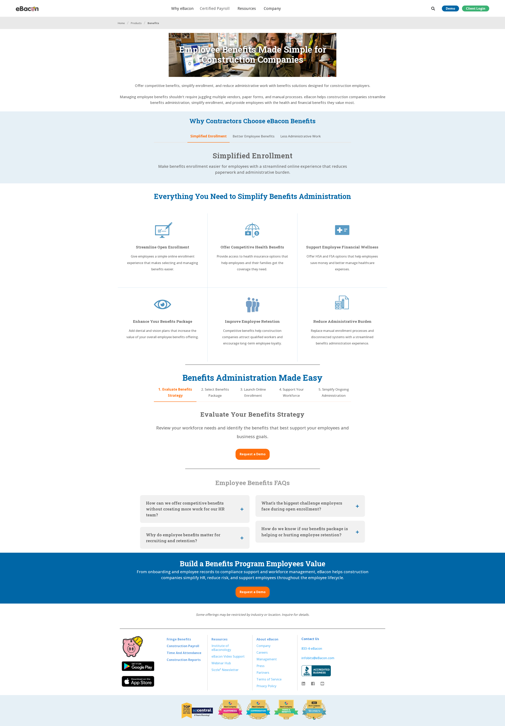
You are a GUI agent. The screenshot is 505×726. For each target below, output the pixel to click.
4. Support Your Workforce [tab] (291, 392)
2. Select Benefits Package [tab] (215, 392)
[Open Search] (433, 8)
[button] (8, 718)
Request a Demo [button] (253, 454)
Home (121, 23)
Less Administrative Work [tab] (300, 136)
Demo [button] (450, 8)
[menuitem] (179, 639)
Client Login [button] (475, 8)
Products (136, 23)
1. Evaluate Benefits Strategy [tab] (175, 392)
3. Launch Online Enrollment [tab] (253, 392)
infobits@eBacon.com (317, 658)
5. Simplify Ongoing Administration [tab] (334, 392)
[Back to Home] (27, 8)
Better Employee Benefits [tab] (253, 136)
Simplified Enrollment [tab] (208, 136)
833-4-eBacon (311, 648)
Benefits (153, 23)
